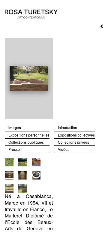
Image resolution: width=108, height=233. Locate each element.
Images (14, 128)
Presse (14, 149)
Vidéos (63, 149)
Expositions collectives (76, 135)
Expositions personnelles (29, 135)
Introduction (67, 127)
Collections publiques (26, 142)
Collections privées (73, 142)
